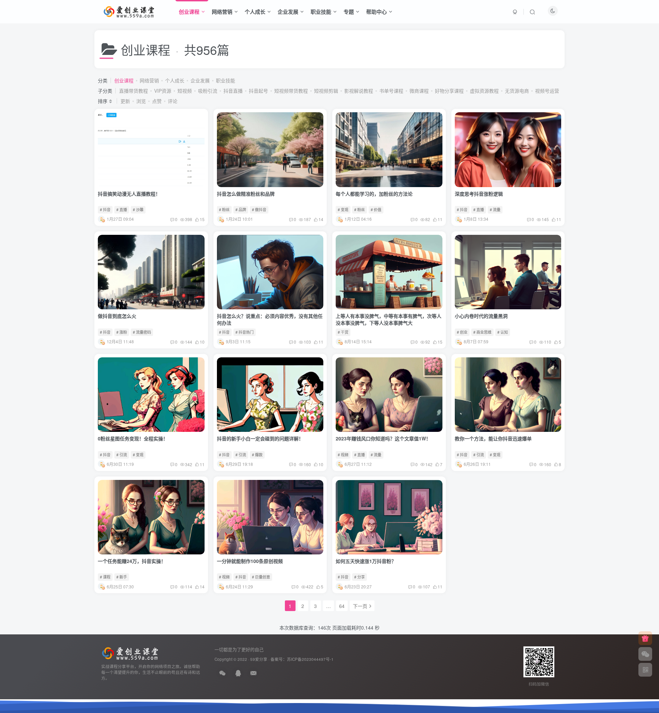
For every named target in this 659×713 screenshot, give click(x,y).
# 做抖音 (259, 209)
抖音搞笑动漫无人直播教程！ (129, 193)
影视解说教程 (358, 90)
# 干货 (343, 332)
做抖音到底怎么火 (117, 315)
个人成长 (255, 11)
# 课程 (105, 576)
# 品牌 (240, 209)
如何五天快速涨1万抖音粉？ (366, 560)
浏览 (141, 100)
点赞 (157, 100)
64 (342, 605)
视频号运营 (547, 90)
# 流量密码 (142, 332)
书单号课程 (391, 90)
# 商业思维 (482, 332)
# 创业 (462, 332)
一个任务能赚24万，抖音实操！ (132, 560)
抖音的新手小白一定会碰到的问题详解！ (260, 438)
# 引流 (121, 454)
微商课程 (419, 90)
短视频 (184, 90)
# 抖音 (105, 209)
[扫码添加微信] (645, 654)
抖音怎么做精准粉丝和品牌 (246, 193)
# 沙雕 (138, 209)
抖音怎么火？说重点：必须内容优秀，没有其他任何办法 (270, 319)
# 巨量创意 (261, 576)
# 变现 (343, 209)
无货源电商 (517, 90)
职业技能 (321, 11)
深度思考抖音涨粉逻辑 (479, 193)
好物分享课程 (449, 90)
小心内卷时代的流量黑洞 (481, 315)
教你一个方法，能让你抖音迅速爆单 (493, 438)
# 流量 (495, 209)
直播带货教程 (133, 90)
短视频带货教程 (291, 90)
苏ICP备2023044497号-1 (310, 659)
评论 (172, 100)
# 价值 (376, 209)
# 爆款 (257, 454)
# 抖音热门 (244, 332)
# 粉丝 (224, 209)
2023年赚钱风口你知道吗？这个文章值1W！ (383, 438)
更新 (125, 100)
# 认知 (502, 332)
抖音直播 (233, 90)
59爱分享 (258, 659)
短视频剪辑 (326, 90)
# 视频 (343, 454)
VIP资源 (162, 90)
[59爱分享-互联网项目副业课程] (130, 652)
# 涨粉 (121, 332)
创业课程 (189, 11)
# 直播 (121, 209)
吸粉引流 (207, 90)
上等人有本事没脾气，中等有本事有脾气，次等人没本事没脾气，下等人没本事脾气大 (388, 319)
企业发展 (288, 11)
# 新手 (121, 576)
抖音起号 (258, 90)
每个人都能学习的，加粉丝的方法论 (374, 193)
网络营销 (222, 11)
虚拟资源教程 (484, 90)
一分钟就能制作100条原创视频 (250, 560)
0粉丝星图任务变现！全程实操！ (133, 438)
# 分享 (359, 576)
